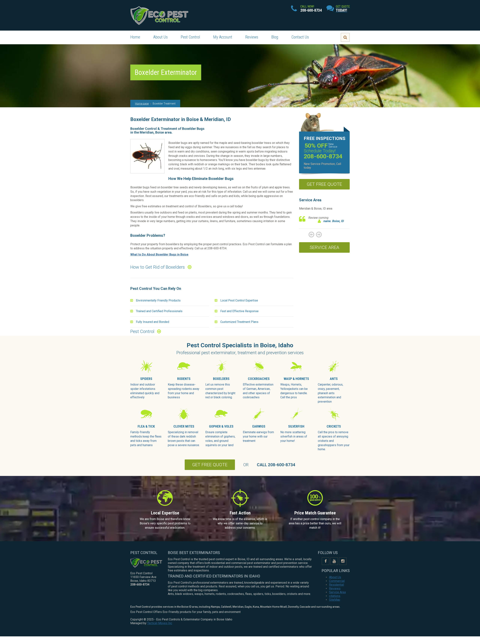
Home (135, 37)
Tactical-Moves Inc (159, 623)
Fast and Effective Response (239, 311)
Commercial (337, 581)
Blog (274, 37)
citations (334, 596)
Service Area (324, 247)
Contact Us (300, 37)
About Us (160, 37)
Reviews (251, 37)
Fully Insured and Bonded (152, 322)
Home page (142, 103)
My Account (222, 37)
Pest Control (190, 37)
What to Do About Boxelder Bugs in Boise (159, 254)
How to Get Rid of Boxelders (157, 267)
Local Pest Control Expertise (239, 300)
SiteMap (334, 599)
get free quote (324, 184)
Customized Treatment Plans (239, 322)
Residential (336, 584)
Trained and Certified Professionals (159, 311)
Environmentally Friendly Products (158, 300)
